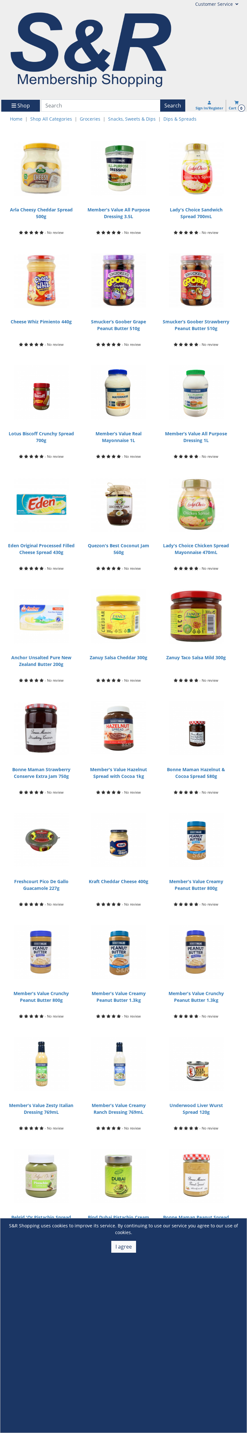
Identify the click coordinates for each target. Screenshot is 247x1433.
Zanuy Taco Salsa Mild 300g (196, 657)
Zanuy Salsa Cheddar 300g (118, 657)
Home (16, 119)
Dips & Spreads (180, 119)
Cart (235, 108)
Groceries (90, 119)
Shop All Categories (51, 119)
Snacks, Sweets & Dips (132, 119)
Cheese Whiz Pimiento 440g (41, 322)
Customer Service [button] (214, 4)
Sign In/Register (209, 108)
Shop (23, 105)
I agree (123, 1246)
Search (172, 105)
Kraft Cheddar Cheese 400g (118, 881)
